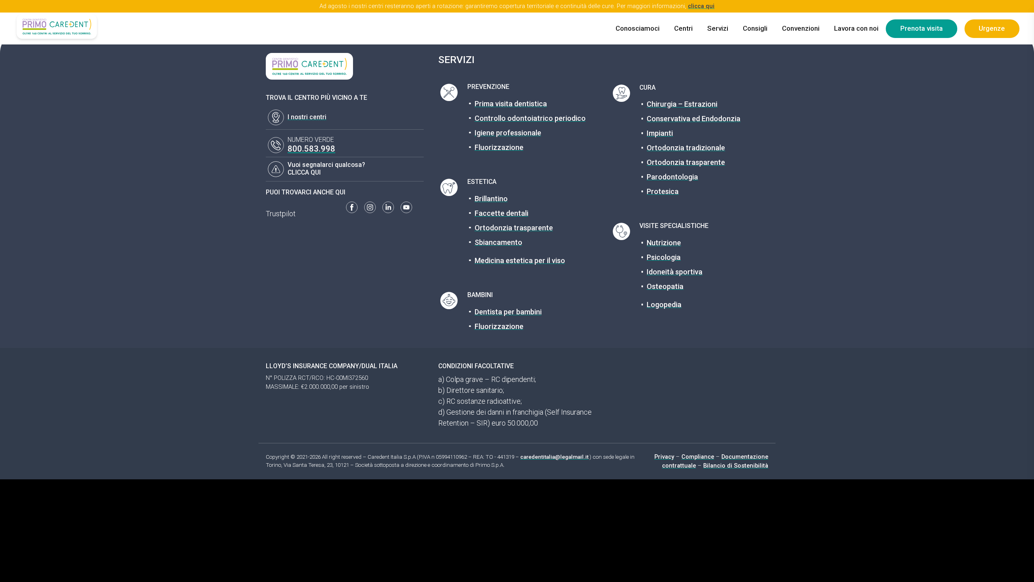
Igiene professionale (508, 133)
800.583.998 (311, 149)
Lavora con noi (856, 28)
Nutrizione (664, 242)
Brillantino (491, 198)
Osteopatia (665, 286)
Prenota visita (921, 28)
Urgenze (992, 28)
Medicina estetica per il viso (520, 260)
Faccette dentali (501, 213)
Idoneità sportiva (674, 272)
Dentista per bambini (508, 312)
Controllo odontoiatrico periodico (530, 118)
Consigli (755, 28)
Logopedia (664, 304)
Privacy (664, 456)
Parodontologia (672, 177)
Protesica (663, 191)
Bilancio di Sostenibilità (735, 465)
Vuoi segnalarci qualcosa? (326, 165)
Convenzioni (801, 28)
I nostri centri (307, 117)
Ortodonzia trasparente (514, 228)
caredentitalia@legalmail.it (554, 456)
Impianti (660, 133)
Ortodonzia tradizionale (686, 147)
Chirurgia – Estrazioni (682, 104)
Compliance (697, 456)
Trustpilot (281, 213)
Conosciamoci (638, 28)
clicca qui (701, 6)
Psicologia (664, 257)
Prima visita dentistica (511, 103)
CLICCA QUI (304, 172)
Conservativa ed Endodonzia (693, 118)
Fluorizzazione (499, 147)
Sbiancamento (498, 242)
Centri (683, 28)
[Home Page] (57, 27)
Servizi (717, 28)
